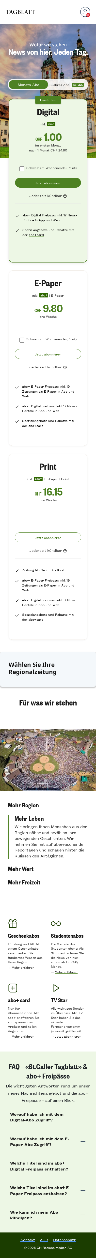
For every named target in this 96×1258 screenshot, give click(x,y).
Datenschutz (64, 1239)
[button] (48, 805)
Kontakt (27, 1239)
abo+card (36, 234)
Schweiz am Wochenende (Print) (51, 167)
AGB (44, 1239)
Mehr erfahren (23, 967)
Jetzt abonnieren (68, 1036)
